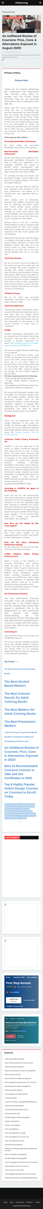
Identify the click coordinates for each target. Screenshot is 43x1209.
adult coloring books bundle (14, 1059)
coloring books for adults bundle (16, 1094)
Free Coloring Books (12, 1129)
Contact (37, 1202)
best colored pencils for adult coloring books (20, 1071)
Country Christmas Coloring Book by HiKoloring (20, 1102)
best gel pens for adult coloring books (18, 1078)
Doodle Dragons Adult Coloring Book (17, 1117)
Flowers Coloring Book (12, 1125)
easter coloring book (12, 1121)
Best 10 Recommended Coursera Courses (19, 1063)
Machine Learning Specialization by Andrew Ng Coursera (20, 1149)
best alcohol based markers (14, 1067)
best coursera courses (13, 1075)
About (12, 1202)
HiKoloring (21, 2)
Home (5, 1202)
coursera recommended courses (16, 1110)
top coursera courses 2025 (14, 1170)
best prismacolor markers (13, 1090)
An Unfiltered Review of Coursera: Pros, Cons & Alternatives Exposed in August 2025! (19, 42)
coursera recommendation (14, 1106)
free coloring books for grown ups (17, 1137)
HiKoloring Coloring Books (13, 1145)
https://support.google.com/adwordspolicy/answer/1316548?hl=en (21, 344)
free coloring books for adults (15, 1133)
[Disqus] (21, 867)
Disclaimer (29, 1202)
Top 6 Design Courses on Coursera (17, 1166)
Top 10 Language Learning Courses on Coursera (21, 1162)
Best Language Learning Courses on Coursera (20, 1082)
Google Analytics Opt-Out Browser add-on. (21, 433)
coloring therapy (11, 1098)
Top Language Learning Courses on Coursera (20, 1174)
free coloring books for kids (14, 1141)
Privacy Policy (20, 1202)
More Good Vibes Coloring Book (16, 1154)
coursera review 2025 (12, 1113)
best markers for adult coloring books (18, 1086)
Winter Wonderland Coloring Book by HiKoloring (21, 1178)
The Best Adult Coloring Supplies (16, 1158)
